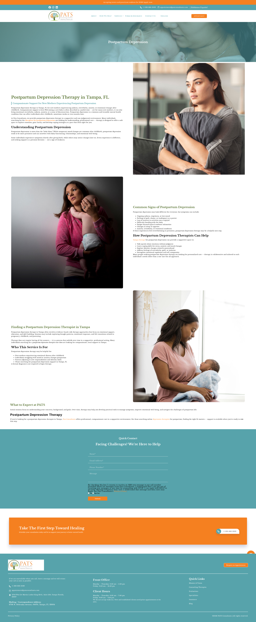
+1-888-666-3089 (229, 531)
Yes (91, 493)
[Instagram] (53, 7)
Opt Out (97, 493)
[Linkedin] (56, 7)
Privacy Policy (120, 491)
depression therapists (161, 419)
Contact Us (150, 16)
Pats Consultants (69, 419)
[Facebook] (50, 7)
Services (118, 16)
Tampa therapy (139, 240)
